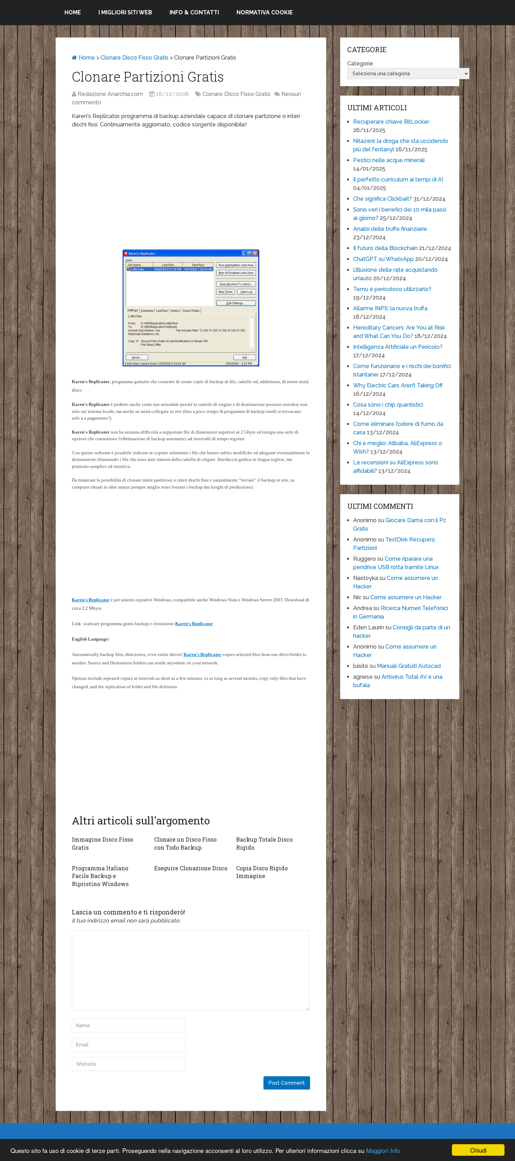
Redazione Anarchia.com (110, 94)
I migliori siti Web (125, 12)
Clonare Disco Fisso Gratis (135, 57)
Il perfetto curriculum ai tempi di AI (398, 179)
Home (72, 12)
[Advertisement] (191, 185)
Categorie (360, 63)
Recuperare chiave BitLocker (391, 121)
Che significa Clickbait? (382, 198)
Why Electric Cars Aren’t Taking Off (398, 385)
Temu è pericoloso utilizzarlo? (392, 289)
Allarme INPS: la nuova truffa (390, 308)
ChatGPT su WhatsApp (383, 259)
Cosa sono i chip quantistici (388, 404)
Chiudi (478, 1150)
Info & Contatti (194, 12)
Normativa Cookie (264, 12)
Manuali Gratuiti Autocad (409, 666)
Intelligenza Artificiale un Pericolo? (397, 347)
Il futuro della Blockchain (385, 248)
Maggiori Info (383, 1150)
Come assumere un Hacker (405, 597)
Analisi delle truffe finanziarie (390, 229)
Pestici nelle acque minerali (389, 160)
